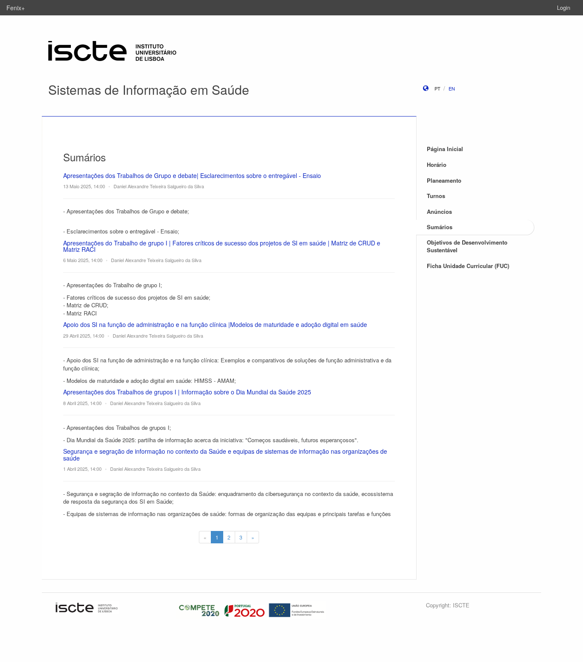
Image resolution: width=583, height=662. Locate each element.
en (452, 88)
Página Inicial (445, 149)
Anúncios (439, 211)
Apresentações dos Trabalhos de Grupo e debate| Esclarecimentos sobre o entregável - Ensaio (192, 175)
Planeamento (444, 180)
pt (437, 88)
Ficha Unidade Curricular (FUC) (468, 266)
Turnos (436, 196)
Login (563, 7)
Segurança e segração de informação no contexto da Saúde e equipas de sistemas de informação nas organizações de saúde (225, 454)
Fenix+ (15, 7)
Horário (436, 164)
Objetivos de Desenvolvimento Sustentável (467, 246)
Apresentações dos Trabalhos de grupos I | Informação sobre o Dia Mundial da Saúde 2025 (187, 392)
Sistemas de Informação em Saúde (148, 89)
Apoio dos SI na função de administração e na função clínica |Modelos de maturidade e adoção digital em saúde (215, 324)
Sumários (439, 227)
